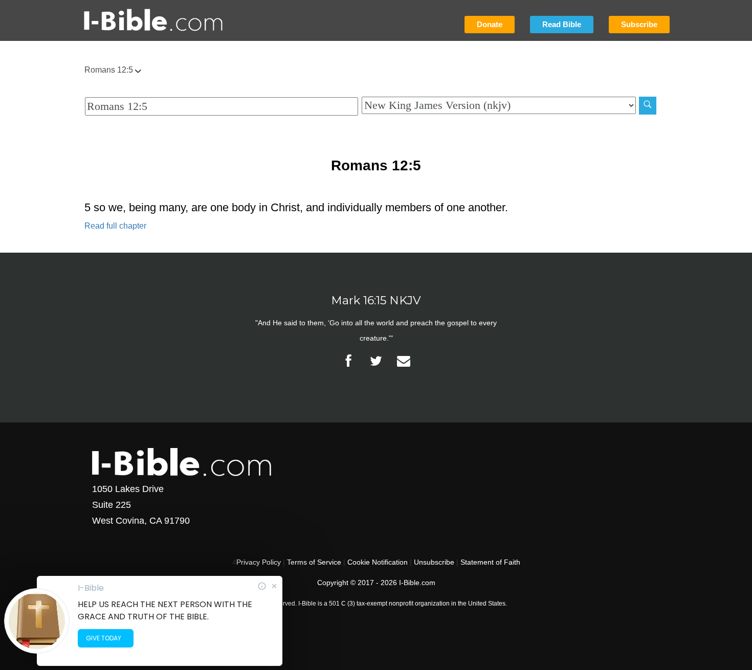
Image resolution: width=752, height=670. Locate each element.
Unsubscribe (434, 562)
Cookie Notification (377, 562)
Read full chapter (115, 225)
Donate (489, 24)
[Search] (647, 106)
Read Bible (561, 24)
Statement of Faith (490, 562)
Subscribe (639, 24)
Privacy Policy (258, 562)
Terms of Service (314, 562)
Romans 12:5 (109, 69)
